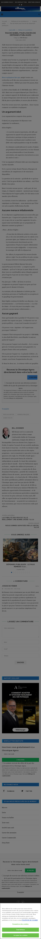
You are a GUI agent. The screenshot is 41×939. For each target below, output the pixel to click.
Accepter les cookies (20, 935)
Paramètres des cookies (20, 924)
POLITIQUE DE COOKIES (30, 920)
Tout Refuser (20, 930)
